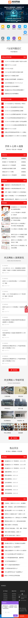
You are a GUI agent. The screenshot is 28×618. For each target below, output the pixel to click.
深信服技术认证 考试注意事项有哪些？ (14, 90)
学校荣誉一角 (20, 420)
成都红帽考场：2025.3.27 (11, 471)
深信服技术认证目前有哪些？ (12, 86)
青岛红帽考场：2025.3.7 (11, 479)
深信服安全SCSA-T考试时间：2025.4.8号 (15, 464)
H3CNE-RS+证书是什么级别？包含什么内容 (16, 61)
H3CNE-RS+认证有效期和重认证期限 (14, 110)
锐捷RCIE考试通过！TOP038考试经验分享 (15, 195)
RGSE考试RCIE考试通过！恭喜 (19, 229)
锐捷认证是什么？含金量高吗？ (13, 547)
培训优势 (5, 597)
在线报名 (23, 162)
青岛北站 (20, 396)
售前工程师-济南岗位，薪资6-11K (13, 532)
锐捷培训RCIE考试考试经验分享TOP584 (15, 188)
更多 (25, 57)
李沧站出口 (7, 408)
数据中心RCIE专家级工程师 (12, 75)
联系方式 (22, 591)
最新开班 (8, 40)
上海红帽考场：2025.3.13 (11, 486)
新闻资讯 (14, 40)
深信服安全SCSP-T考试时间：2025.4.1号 (15, 468)
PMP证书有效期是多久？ (11, 561)
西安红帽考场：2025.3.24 (11, 475)
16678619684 (23, 600)
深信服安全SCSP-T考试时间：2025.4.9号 (15, 461)
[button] (11, 21)
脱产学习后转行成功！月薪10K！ (13, 535)
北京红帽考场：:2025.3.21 (11, 482)
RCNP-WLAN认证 (9, 68)
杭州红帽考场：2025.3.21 (11, 489)
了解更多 (15, 438)
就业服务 (20, 432)
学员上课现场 (7, 432)
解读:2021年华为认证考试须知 (12, 575)
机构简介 (5, 593)
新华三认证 (25, 34)
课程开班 (14, 591)
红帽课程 (3, 40)
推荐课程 (14, 593)
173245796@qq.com (22, 595)
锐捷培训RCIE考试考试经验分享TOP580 (15, 185)
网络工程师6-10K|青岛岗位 (11, 524)
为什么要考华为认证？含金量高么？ (14, 572)
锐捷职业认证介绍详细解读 (11, 93)
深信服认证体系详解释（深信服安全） (14, 79)
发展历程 (5, 595)
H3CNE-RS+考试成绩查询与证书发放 (14, 107)
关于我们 (5, 591)
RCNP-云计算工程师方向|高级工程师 (14, 72)
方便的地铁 (7, 396)
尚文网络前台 (7, 420)
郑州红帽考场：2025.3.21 (11, 493)
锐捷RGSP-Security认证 (10, 65)
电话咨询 (22, 616)
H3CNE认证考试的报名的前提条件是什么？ (16, 118)
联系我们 (5, 599)
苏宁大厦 (20, 408)
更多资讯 (15, 370)
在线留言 (19, 40)
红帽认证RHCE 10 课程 (8, 171)
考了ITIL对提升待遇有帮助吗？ (12, 564)
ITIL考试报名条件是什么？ (11, 568)
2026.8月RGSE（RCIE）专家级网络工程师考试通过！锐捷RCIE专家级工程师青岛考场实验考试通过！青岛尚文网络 (14, 270)
